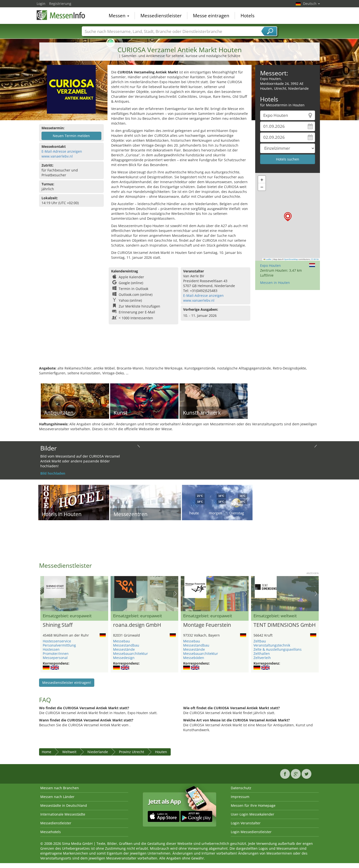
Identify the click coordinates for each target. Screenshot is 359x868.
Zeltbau (259, 641)
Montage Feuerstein (207, 625)
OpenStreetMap (291, 259)
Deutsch (310, 3)
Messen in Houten (275, 282)
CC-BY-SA (315, 259)
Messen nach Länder (57, 796)
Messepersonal (55, 657)
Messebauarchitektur (130, 653)
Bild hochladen (52, 473)
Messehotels (50, 831)
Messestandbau (126, 645)
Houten (161, 751)
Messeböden (193, 657)
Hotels (247, 15)
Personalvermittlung (59, 645)
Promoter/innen (56, 653)
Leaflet (268, 259)
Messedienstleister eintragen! (66, 682)
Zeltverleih (262, 657)
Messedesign (124, 657)
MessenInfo (61, 15)
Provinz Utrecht (131, 751)
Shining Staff (58, 625)
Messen (118, 15)
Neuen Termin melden (71, 135)
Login (41, 3)
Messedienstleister (161, 15)
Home (46, 751)
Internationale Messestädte (62, 814)
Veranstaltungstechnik (271, 645)
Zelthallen (261, 653)
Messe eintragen (211, 15)
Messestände (124, 649)
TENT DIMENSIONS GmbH (284, 625)
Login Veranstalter (246, 823)
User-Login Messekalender (252, 814)
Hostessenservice (57, 641)
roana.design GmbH (137, 625)
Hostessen (51, 649)
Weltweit (69, 751)
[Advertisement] (179, 350)
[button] (288, 217)
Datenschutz (241, 788)
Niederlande (97, 751)
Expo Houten (270, 265)
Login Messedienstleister (251, 831)
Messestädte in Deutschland (63, 805)
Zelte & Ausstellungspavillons (277, 649)
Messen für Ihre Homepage (253, 805)
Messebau (121, 641)
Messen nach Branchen (59, 788)
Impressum (240, 796)
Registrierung (60, 3)
